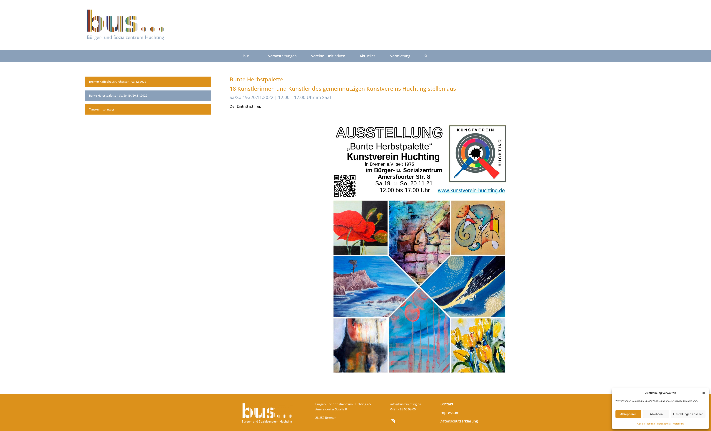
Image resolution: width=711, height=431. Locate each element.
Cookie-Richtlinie (646, 423)
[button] (703, 393)
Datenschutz (664, 423)
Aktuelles (367, 55)
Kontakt (446, 404)
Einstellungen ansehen (688, 414)
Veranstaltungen (282, 55)
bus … (248, 55)
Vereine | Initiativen (328, 55)
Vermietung (400, 55)
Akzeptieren (628, 414)
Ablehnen (656, 414)
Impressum (678, 423)
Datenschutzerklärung (455, 421)
